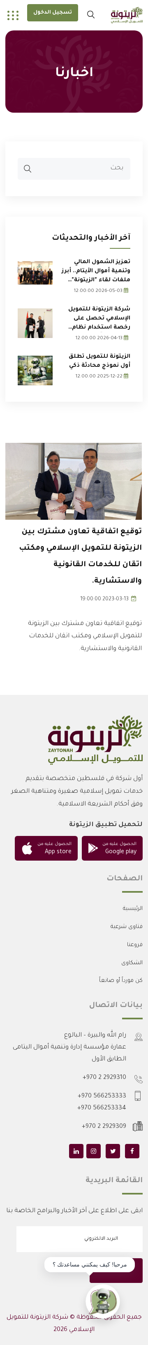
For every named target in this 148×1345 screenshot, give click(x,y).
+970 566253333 (102, 1096)
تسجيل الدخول (52, 13)
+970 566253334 (101, 1108)
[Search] (27, 170)
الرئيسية (133, 909)
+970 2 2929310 (104, 1077)
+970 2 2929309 (104, 1126)
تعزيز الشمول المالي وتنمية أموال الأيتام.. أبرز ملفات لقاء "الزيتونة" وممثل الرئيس (96, 272)
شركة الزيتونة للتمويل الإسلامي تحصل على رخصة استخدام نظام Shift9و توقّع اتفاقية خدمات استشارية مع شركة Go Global (99, 319)
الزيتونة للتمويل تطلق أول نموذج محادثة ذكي (99, 361)
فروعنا (135, 945)
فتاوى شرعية (127, 927)
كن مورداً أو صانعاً (121, 981)
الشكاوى (132, 963)
